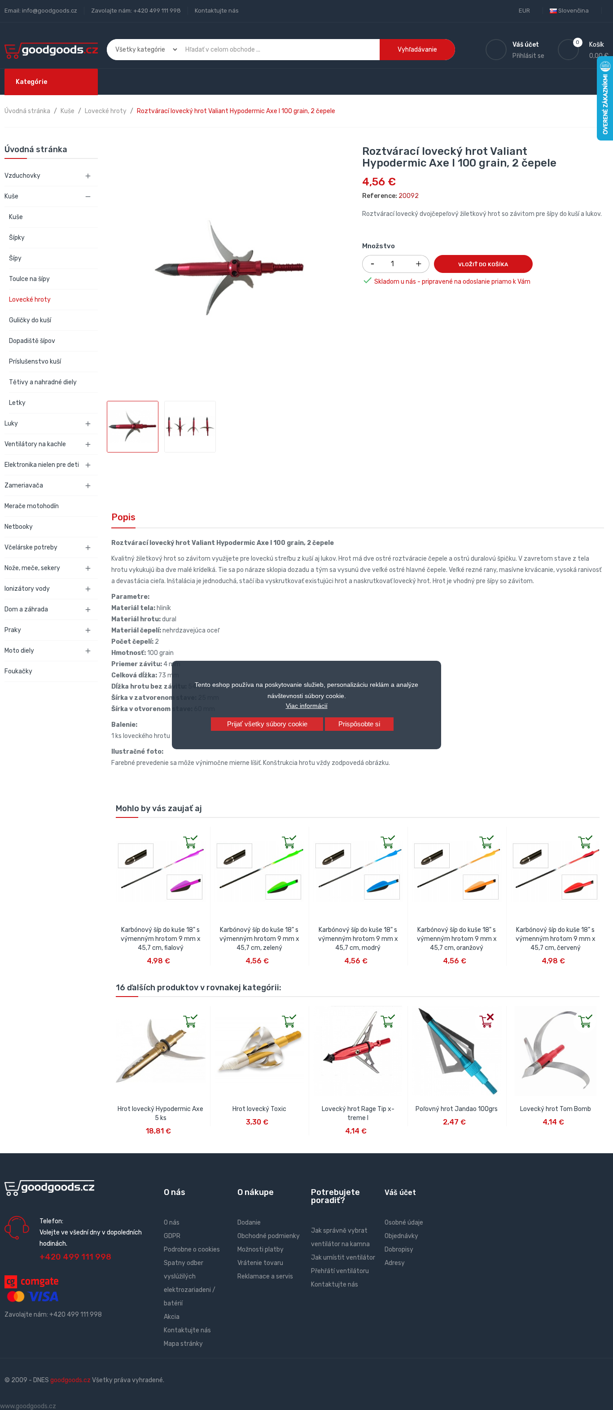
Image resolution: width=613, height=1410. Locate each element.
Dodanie (249, 1222)
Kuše (11, 196)
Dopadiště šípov (32, 341)
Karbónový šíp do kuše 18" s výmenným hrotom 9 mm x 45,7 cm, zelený (259, 939)
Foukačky (18, 671)
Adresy (395, 1263)
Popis (123, 517)
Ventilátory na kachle (35, 444)
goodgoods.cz (70, 1380)
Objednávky (401, 1236)
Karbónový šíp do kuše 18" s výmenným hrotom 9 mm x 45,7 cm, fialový (161, 939)
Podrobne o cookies (192, 1249)
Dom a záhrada (26, 609)
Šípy (15, 258)
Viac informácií (307, 705)
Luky (11, 423)
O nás (172, 1222)
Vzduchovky (22, 176)
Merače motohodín (31, 506)
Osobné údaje (404, 1222)
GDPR (172, 1236)
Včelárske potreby (30, 547)
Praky (12, 630)
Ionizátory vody (27, 589)
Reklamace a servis (265, 1276)
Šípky (17, 238)
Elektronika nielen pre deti (41, 465)
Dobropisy (399, 1249)
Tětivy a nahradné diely (43, 382)
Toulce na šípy (29, 279)
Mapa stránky (183, 1344)
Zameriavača (23, 485)
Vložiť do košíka (483, 264)
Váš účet (400, 1192)
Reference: (379, 196)
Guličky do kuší (30, 320)
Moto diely (19, 650)
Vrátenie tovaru (260, 1263)
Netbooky (18, 527)
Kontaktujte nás (217, 10)
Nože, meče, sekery (32, 568)
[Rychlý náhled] (123, 834)
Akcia (172, 1317)
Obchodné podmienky (268, 1236)
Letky (17, 403)
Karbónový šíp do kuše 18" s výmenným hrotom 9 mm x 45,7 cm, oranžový (457, 939)
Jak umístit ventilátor (343, 1257)
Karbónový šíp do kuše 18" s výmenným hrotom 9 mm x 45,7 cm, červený (555, 939)
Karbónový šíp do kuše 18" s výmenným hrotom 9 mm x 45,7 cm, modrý (358, 939)
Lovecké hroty (30, 299)
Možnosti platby (260, 1249)
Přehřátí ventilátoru (340, 1271)
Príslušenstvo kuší (35, 361)
